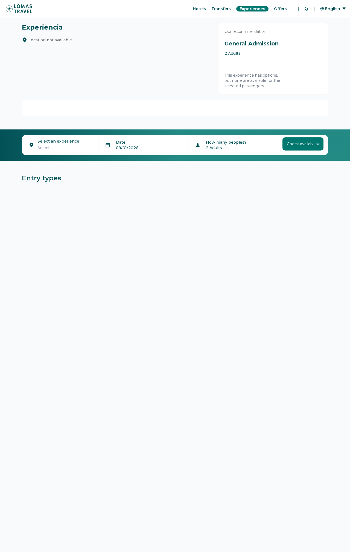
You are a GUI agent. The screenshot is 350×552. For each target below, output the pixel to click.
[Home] (19, 8)
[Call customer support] (306, 9)
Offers (280, 8)
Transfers (221, 8)
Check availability (303, 143)
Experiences (252, 8)
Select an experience (58, 141)
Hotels (199, 8)
